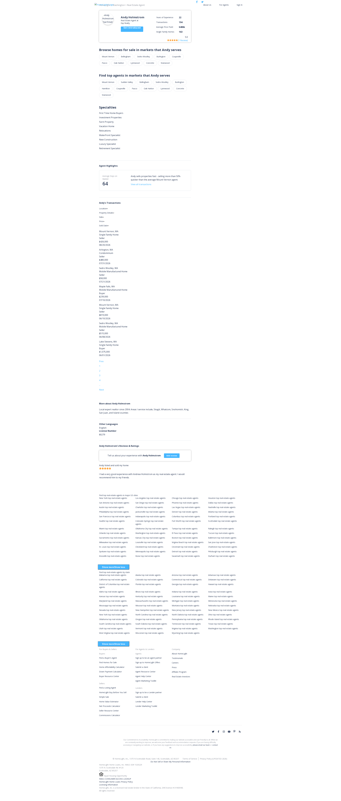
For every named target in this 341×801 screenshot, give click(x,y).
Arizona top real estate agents (185, 575)
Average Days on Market (109, 177)
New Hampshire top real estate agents (152, 610)
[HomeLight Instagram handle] (224, 731)
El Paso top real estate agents (185, 533)
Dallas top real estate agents (220, 502)
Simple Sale (104, 697)
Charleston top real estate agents (222, 547)
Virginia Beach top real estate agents (188, 542)
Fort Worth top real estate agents (186, 521)
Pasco (104, 63)
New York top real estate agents (113, 498)
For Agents (224, 5)
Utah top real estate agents (111, 628)
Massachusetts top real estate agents (151, 601)
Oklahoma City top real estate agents (151, 528)
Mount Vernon (108, 56)
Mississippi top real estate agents (113, 605)
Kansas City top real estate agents (150, 537)
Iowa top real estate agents (220, 591)
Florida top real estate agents (148, 584)
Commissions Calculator (109, 715)
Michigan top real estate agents (185, 601)
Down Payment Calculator (110, 671)
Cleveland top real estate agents (149, 547)
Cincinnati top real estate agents (186, 547)
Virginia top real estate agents (185, 628)
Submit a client (141, 667)
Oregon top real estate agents (148, 619)
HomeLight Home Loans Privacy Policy (116, 781)
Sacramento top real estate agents (114, 537)
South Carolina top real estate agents (115, 624)
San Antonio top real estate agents (114, 502)
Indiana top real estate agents (185, 591)
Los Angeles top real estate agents (150, 498)
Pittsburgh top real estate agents (222, 551)
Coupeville (176, 56)
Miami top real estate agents (111, 528)
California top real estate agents (113, 579)
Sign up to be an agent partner (148, 658)
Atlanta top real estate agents (221, 512)
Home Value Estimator (109, 701)
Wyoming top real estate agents (186, 633)
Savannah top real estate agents (186, 556)
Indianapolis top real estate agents (150, 516)
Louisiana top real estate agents (186, 596)
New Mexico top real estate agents (223, 610)
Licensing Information (108, 784)
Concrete (150, 63)
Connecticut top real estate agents (187, 579)
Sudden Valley (127, 82)
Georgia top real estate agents (185, 584)
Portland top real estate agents (221, 516)
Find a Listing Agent (107, 687)
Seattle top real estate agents (112, 521)
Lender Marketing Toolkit (146, 706)
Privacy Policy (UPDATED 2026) (213, 758)
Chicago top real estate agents (185, 498)
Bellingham (126, 56)
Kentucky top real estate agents (149, 596)
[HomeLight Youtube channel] (229, 731)
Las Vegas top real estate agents (186, 507)
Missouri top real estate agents (148, 605)
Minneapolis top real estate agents (150, 551)
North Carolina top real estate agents (151, 614)
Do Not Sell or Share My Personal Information (170, 761)
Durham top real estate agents (221, 556)
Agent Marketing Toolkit (145, 681)
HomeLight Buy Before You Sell (112, 692)
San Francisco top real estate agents (115, 516)
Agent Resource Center (145, 671)
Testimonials (177, 658)
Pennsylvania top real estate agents (187, 619)
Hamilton (106, 88)
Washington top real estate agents (150, 533)
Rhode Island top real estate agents (223, 619)
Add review (171, 456)
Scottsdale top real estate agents (222, 521)
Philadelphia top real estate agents (114, 512)
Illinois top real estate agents (147, 591)
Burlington (161, 56)
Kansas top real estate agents (112, 596)
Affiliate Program (179, 672)
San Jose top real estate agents (221, 542)
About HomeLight (179, 653)
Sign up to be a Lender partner (148, 692)
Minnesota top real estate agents (222, 601)
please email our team (201, 745)
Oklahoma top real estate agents (113, 619)
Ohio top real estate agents (220, 614)
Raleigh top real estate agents (221, 528)
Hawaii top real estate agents (221, 584)
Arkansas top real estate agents (222, 575)
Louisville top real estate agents (149, 542)
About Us (207, 5)
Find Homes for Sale (108, 662)
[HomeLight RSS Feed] (240, 731)
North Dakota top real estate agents (187, 614)
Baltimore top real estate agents (222, 537)
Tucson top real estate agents (221, 533)
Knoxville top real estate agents (112, 556)
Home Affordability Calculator (111, 667)
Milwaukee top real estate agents (113, 542)
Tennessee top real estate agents (186, 624)
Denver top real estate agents (185, 512)
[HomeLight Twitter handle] (213, 731)
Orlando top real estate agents (112, 533)
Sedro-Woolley (143, 56)
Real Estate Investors (181, 676)
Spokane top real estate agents (112, 551)
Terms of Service (189, 758)
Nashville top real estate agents (222, 507)
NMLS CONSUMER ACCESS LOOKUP (115, 779)
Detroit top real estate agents (185, 551)
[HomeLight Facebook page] (218, 731)
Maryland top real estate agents (113, 601)
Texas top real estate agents (220, 624)
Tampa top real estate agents (185, 528)
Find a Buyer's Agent (108, 658)
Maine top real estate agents (220, 596)
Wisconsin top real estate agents (149, 633)
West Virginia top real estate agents (114, 633)
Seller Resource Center (109, 710)
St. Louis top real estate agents (112, 547)
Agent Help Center (143, 676)
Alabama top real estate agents (112, 575)
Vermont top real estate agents (149, 628)
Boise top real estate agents (147, 556)
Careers (175, 662)
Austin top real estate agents (111, 507)
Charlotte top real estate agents (149, 507)
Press (174, 667)
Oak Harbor (119, 63)
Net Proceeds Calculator (109, 706)
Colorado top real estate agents (149, 579)
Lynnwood (135, 63)
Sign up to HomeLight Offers (147, 662)
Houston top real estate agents (221, 498)
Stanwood (165, 63)
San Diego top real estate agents (149, 502)
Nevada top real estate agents (112, 610)
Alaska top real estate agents (148, 575)
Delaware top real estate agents (222, 579)
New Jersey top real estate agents (186, 610)
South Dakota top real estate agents (151, 624)
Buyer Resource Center (109, 676)
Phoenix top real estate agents (185, 502)
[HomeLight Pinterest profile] (234, 731)
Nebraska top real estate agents (222, 605)
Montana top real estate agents (185, 605)
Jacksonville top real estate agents (150, 512)
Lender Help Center (143, 701)
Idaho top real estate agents (111, 591)
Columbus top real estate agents (186, 516)
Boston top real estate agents (185, 537)
